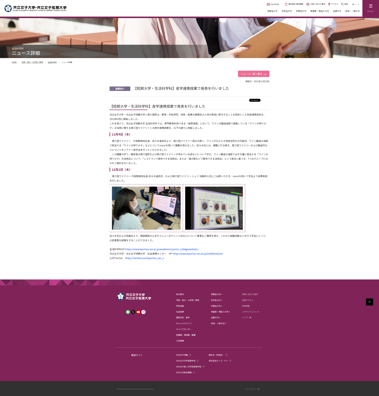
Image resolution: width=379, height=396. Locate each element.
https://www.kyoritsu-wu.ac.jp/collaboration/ (198, 253)
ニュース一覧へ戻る (251, 74)
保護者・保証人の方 (319, 10)
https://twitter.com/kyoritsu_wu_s (144, 258)
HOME (14, 62)
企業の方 (337, 10)
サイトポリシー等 (252, 389)
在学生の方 (287, 10)
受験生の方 (272, 10)
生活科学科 (52, 62)
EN (358, 4)
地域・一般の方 (352, 10)
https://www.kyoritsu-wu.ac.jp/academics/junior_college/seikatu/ (161, 249)
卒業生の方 (301, 10)
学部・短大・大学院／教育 (32, 62)
